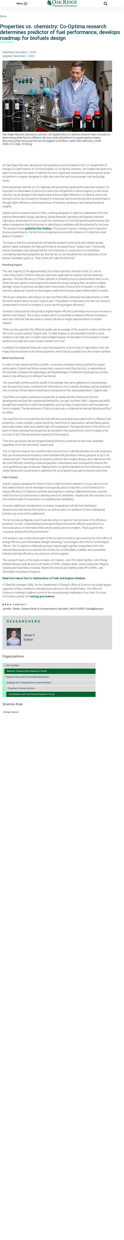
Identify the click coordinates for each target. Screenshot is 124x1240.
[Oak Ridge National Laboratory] (62, 4)
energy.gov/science (42, 596)
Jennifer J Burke (11, 608)
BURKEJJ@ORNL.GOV (95, 608)
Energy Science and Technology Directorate (27, 677)
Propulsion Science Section (21, 688)
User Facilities (12, 665)
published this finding (38, 228)
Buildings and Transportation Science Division (29, 682)
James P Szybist (29, 637)
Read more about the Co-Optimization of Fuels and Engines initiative (43, 578)
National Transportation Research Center (27, 671)
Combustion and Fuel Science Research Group (31, 694)
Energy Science (10, 712)
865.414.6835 (77, 608)
